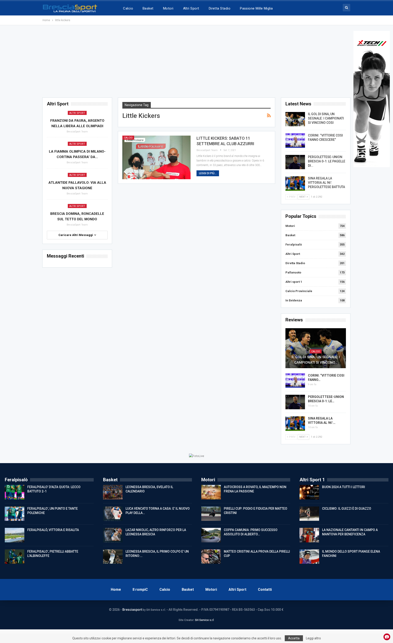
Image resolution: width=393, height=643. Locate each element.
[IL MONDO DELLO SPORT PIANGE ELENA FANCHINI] (309, 556)
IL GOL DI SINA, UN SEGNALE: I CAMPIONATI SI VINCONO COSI (326, 118)
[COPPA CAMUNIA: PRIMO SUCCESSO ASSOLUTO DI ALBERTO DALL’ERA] (211, 535)
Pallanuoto (293, 272)
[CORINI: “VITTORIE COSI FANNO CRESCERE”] (295, 140)
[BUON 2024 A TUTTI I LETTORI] (309, 492)
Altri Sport (191, 8)
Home (116, 589)
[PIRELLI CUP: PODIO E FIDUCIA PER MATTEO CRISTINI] (211, 513)
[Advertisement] (196, 62)
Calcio (128, 8)
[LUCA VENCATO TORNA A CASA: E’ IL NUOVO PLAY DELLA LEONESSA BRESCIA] (113, 513)
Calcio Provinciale (298, 291)
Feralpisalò (293, 244)
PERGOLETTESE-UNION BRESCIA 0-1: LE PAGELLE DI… (326, 161)
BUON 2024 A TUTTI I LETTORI (343, 487)
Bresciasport (132, 609)
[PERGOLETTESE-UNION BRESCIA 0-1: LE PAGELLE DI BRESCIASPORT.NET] (295, 162)
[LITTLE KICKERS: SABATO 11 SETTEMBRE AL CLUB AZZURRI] (156, 157)
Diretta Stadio (219, 8)
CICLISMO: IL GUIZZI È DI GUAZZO (346, 508)
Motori (168, 8)
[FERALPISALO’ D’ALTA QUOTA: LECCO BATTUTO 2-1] (14, 492)
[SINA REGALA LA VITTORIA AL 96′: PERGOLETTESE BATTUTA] (295, 183)
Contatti (265, 589)
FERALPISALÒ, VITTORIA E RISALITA (53, 530)
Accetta (294, 638)
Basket (148, 8)
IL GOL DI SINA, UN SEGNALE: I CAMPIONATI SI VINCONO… (316, 360)
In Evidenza (293, 300)
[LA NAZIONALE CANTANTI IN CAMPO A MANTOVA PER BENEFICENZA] (309, 535)
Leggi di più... (208, 173)
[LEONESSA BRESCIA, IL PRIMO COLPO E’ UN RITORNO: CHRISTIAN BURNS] (113, 556)
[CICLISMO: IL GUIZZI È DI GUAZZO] (309, 513)
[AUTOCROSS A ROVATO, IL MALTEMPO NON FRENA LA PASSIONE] (211, 492)
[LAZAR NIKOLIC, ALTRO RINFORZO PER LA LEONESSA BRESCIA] (113, 535)
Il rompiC (140, 589)
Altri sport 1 (293, 281)
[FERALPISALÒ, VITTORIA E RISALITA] (14, 535)
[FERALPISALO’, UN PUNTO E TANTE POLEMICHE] (14, 513)
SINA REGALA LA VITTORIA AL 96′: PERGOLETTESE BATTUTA (326, 182)
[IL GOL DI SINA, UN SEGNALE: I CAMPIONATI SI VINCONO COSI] (295, 119)
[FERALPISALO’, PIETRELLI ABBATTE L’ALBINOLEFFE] (14, 556)
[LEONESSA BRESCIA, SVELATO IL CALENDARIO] (113, 492)
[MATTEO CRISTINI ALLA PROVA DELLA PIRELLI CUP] (211, 556)
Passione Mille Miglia (256, 8)
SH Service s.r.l (204, 620)
